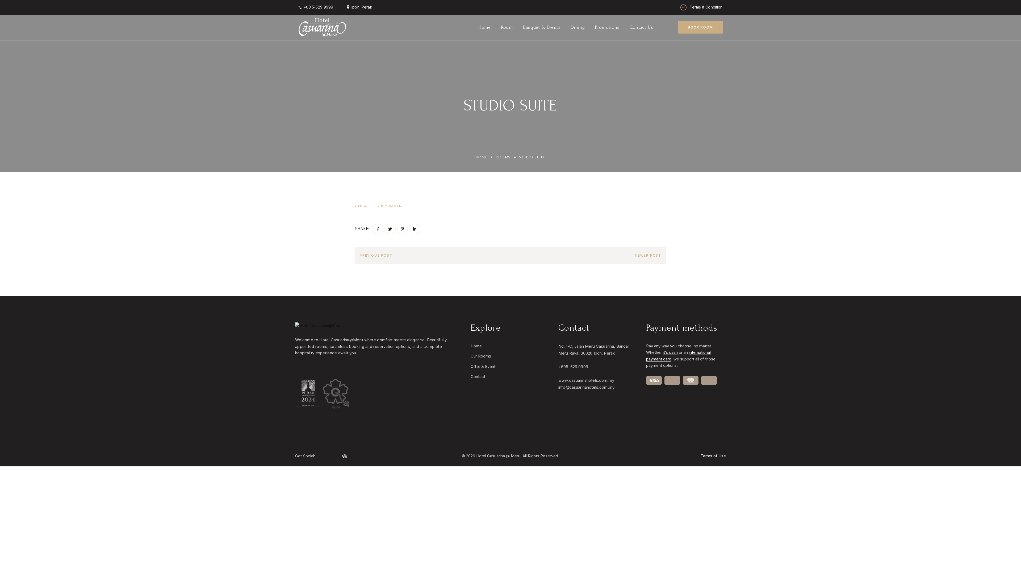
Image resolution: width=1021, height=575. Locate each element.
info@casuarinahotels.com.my (586, 387)
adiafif (365, 206)
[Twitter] (390, 229)
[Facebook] (378, 229)
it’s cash (670, 352)
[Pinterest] (402, 229)
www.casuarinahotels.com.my (586, 380)
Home (481, 157)
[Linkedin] (415, 229)
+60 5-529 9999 (318, 7)
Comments (394, 206)
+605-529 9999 (573, 366)
